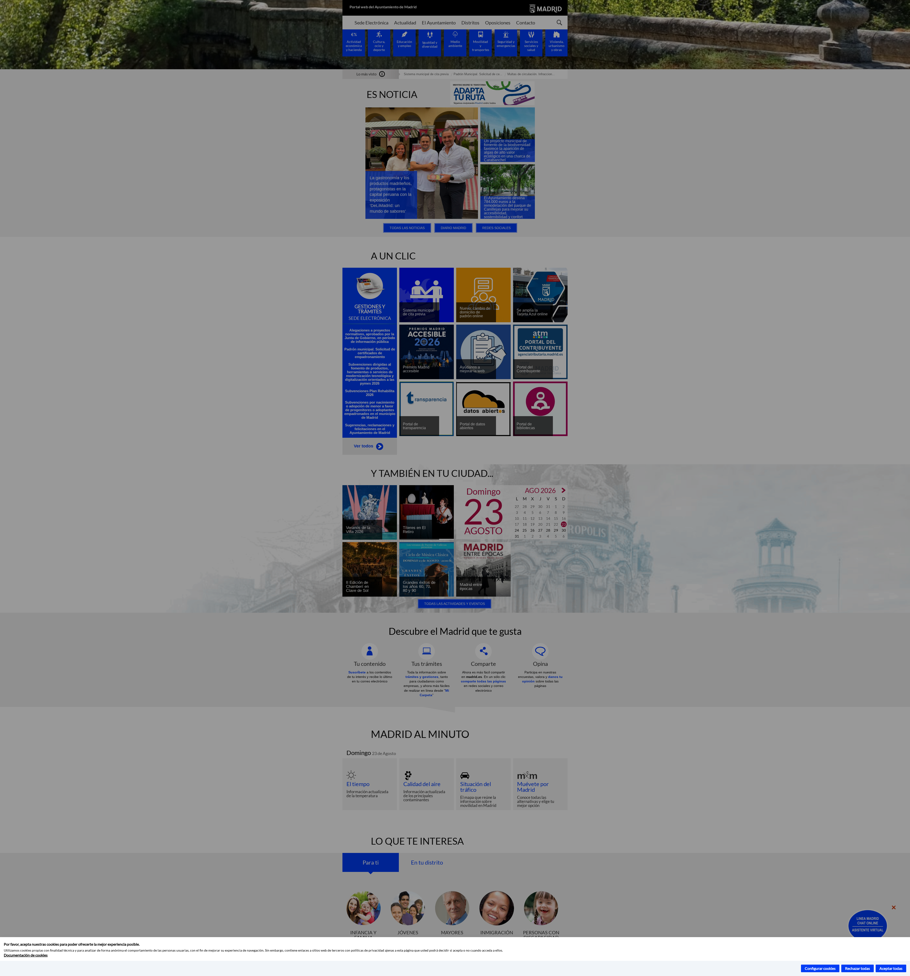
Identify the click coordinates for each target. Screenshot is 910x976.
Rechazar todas (857, 968)
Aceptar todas (890, 968)
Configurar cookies (820, 968)
